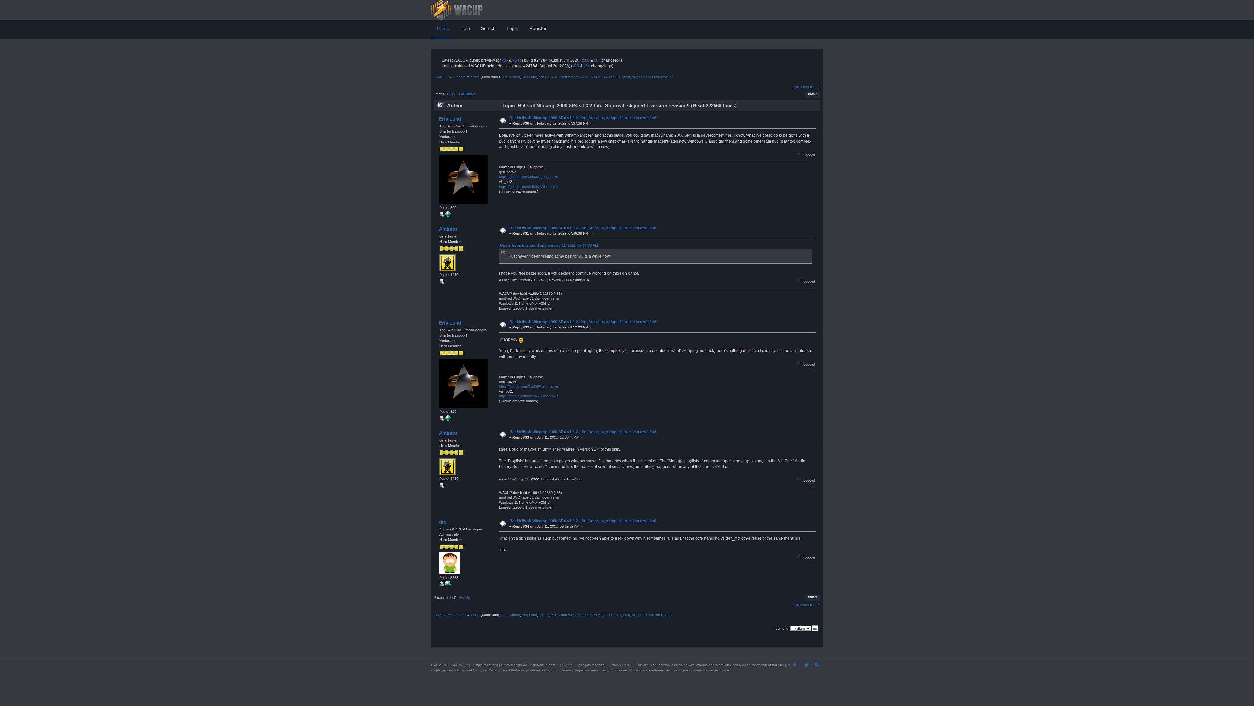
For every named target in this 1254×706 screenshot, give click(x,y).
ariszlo (544, 77)
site (646, 665)
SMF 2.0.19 (440, 665)
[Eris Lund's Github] (448, 215)
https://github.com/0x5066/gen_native (528, 177)
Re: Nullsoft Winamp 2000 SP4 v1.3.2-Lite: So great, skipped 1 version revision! (582, 118)
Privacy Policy (621, 665)
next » (815, 87)
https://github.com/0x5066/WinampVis (528, 187)
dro (504, 77)
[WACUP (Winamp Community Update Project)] (448, 585)
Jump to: (782, 628)
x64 (516, 60)
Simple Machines (485, 665)
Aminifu (448, 229)
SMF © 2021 (461, 665)
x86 (505, 60)
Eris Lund (529, 77)
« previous (800, 87)
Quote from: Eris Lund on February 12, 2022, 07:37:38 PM (549, 245)
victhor (514, 77)
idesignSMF (520, 665)
